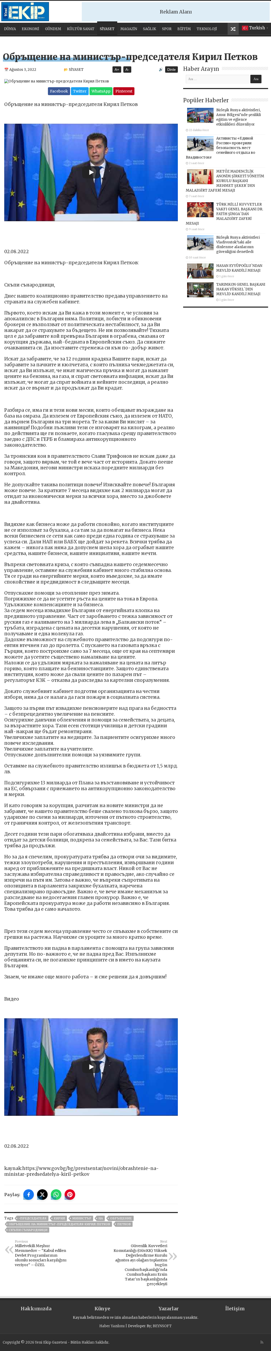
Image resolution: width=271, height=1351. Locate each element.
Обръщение (121, 1218)
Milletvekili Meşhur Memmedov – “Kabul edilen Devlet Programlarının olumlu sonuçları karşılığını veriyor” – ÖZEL (40, 1253)
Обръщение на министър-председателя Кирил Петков (59, 1224)
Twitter (80, 91)
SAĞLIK (149, 29)
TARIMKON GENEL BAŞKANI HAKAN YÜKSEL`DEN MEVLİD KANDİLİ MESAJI (240, 289)
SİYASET (107, 29)
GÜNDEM (53, 29)
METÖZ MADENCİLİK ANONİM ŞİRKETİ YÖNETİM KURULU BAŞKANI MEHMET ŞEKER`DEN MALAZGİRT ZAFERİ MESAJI (225, 181)
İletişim (235, 1309)
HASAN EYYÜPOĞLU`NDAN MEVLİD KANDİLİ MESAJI (239, 268)
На (100, 1218)
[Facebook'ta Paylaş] (28, 1194)
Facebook (59, 91)
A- (127, 69)
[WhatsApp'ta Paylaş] (56, 1194)
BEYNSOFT (162, 1326)
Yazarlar (169, 1309)
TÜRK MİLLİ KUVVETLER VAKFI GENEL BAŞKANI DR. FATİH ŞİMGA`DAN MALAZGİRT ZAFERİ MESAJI (224, 214)
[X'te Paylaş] (42, 1194)
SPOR (166, 29)
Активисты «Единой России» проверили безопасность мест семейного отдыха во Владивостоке (220, 148)
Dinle (171, 69)
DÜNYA (10, 29)
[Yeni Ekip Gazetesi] (25, 11)
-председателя (33, 1218)
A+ (117, 69)
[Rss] (262, 1342)
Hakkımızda (36, 1309)
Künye (102, 1309)
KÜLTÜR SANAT (80, 29)
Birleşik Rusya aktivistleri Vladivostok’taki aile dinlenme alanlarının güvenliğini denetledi (238, 244)
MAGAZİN (128, 29)
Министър (81, 1218)
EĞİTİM (184, 29)
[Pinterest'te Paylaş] (70, 1194)
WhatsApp (101, 91)
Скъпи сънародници (28, 1230)
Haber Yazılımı (112, 1326)
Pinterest (123, 91)
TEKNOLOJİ (207, 29)
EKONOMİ (30, 29)
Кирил (59, 1218)
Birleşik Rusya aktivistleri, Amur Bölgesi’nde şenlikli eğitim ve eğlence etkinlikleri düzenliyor (238, 117)
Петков (124, 1224)
